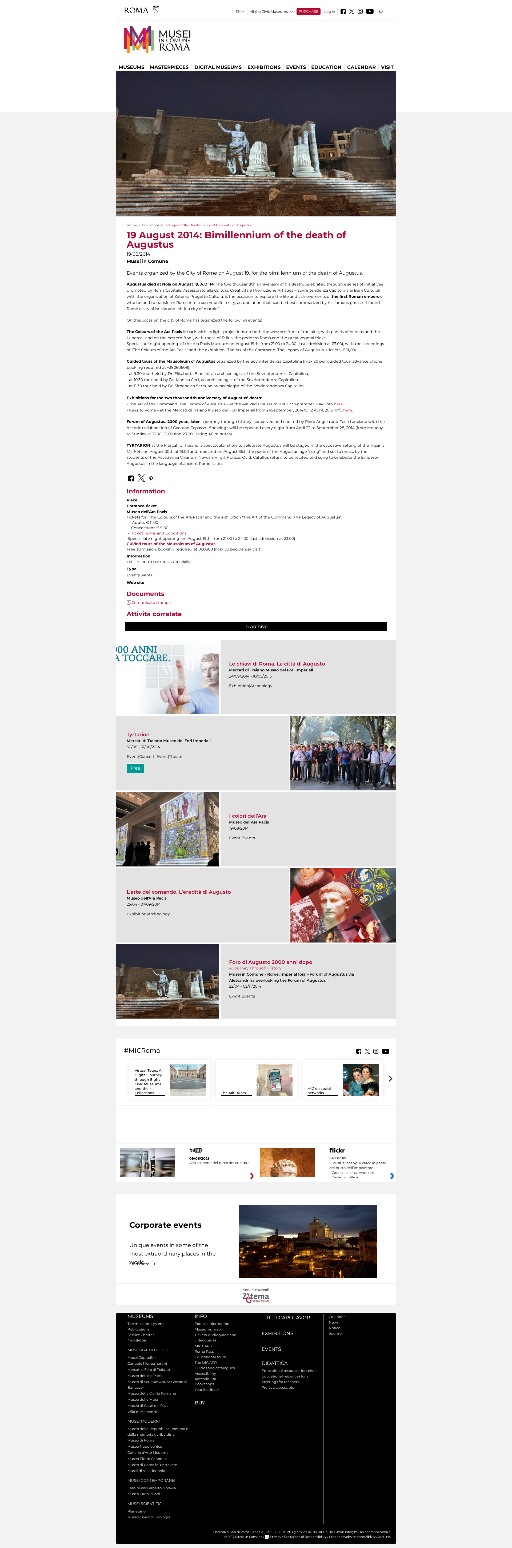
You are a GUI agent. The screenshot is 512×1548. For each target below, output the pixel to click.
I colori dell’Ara (247, 816)
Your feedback (207, 1389)
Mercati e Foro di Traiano (148, 1369)
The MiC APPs (233, 1093)
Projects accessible (278, 1387)
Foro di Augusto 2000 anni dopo (270, 962)
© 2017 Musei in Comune (243, 1537)
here (338, 404)
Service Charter (140, 1335)
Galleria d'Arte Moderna (148, 1452)
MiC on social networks (319, 1090)
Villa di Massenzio (142, 1412)
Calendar (361, 67)
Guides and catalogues (215, 1368)
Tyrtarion (138, 734)
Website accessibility (359, 1537)
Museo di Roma (140, 1440)
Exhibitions (264, 67)
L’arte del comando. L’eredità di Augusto (179, 892)
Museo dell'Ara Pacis (144, 1375)
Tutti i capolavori (286, 1318)
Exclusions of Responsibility (305, 1537)
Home (132, 225)
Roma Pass (204, 1351)
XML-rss (384, 1537)
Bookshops (204, 1384)
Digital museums (218, 67)
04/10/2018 (357, 1168)
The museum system (145, 1323)
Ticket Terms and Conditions (158, 533)
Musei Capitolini (141, 1357)
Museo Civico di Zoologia (148, 1517)
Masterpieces (169, 67)
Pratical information (212, 1323)
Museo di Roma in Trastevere (152, 1465)
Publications (138, 1329)
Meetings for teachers (280, 1382)
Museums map (208, 1329)
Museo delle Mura (142, 1399)
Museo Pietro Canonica (147, 1458)
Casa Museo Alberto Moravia (151, 1488)
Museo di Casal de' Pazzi (148, 1405)
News (333, 1322)
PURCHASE (308, 11)
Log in (329, 11)
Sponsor (336, 1333)
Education (326, 67)
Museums (131, 67)
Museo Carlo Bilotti (143, 1494)
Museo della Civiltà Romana (151, 1393)
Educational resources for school (290, 1370)
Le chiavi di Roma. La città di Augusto (277, 664)
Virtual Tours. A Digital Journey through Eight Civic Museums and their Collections (148, 1081)
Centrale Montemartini (147, 1363)
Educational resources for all (286, 1376)
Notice (334, 1328)
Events (296, 67)
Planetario (136, 1511)
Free (135, 768)
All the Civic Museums (269, 11)
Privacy (275, 1537)
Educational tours (210, 1357)
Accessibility (205, 1373)
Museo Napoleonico (144, 1446)
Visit (387, 67)
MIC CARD (203, 1346)
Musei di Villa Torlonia (146, 1470)
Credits (334, 1537)
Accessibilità (205, 1379)
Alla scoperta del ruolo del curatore (219, 1163)
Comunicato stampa (151, 602)
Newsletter (136, 1340)
